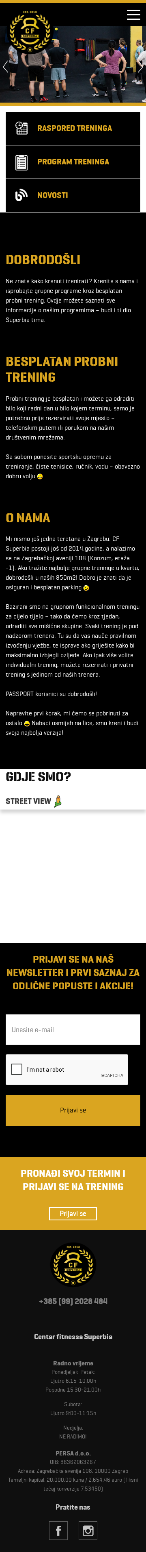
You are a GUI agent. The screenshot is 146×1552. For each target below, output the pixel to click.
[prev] (9, 67)
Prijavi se (73, 1213)
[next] (137, 67)
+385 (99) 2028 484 (73, 1301)
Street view (28, 801)
